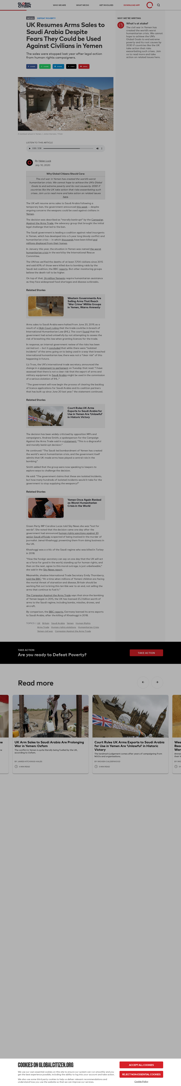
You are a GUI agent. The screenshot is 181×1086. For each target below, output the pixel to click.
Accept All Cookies (141, 1065)
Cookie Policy (141, 1081)
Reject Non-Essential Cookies (141, 1074)
